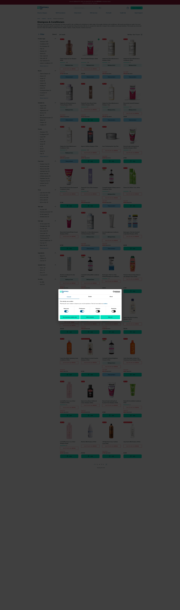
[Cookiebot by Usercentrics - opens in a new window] (114, 292)
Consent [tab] (69, 296)
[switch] (82, 311)
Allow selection (90, 317)
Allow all (110, 317)
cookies (105, 303)
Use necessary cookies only (70, 317)
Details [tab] (90, 296)
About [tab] (111, 296)
